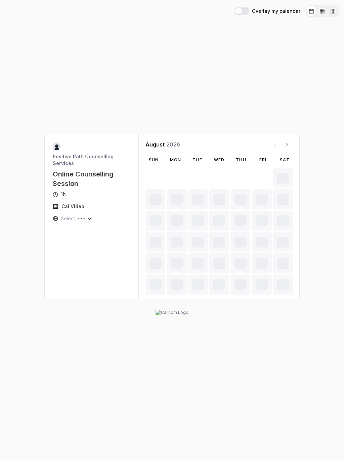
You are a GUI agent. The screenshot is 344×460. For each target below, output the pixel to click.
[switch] (241, 11)
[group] (322, 11)
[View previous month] (275, 144)
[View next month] (287, 144)
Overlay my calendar (276, 11)
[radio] (311, 11)
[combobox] (61, 219)
